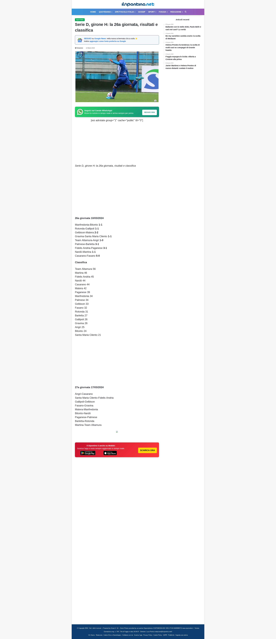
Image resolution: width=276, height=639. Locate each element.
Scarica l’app (138, 635)
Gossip (141, 12)
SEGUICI (87, 39)
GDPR (165, 635)
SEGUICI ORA (149, 112)
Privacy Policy (147, 635)
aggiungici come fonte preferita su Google (108, 41)
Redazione (175, 12)
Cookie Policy (157, 635)
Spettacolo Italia (124, 12)
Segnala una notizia (181, 635)
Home (93, 12)
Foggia (162, 12)
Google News (100, 39)
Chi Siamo (91, 635)
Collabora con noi (127, 635)
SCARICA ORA (147, 450)
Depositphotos (148, 628)
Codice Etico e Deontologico (112, 635)
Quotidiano (105, 12)
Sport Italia (79, 19)
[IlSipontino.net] (138, 4)
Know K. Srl (114, 628)
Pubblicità (171, 635)
